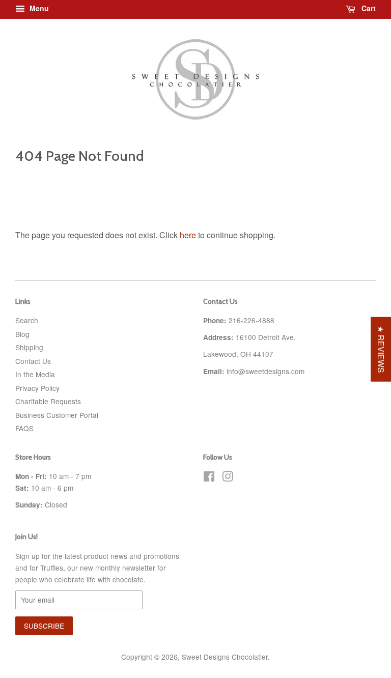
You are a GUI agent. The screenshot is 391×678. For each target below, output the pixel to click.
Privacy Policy (37, 388)
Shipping (29, 347)
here (188, 235)
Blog (22, 334)
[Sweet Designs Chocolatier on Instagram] (227, 478)
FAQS (24, 428)
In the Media (35, 374)
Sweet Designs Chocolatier (225, 657)
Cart (367, 8)
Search (26, 320)
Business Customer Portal (56, 415)
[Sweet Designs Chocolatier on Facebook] (209, 478)
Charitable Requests (48, 401)
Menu (38, 8)
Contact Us (33, 361)
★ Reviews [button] (381, 349)
